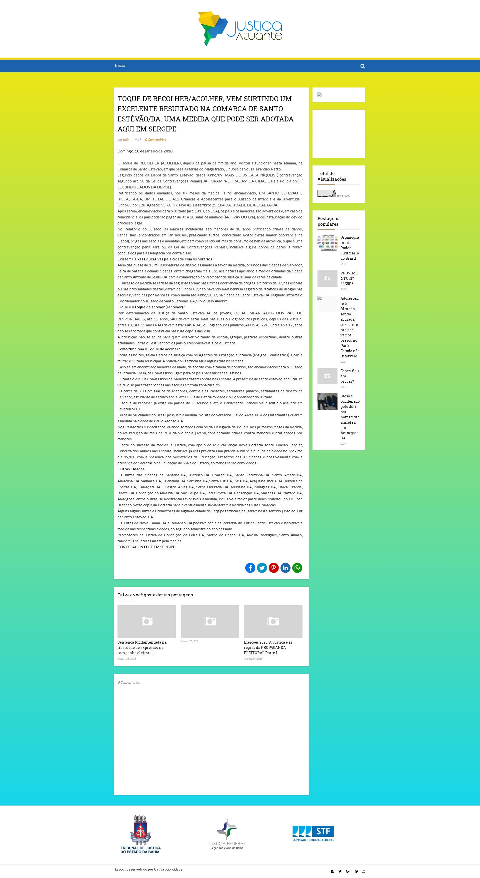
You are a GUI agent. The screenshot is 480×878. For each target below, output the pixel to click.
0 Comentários (155, 139)
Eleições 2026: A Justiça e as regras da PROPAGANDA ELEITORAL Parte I (268, 647)
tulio (126, 139)
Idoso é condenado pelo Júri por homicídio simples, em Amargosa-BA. (350, 417)
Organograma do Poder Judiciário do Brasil (349, 248)
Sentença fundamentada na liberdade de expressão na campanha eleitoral (142, 647)
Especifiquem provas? (349, 376)
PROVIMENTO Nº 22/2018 (349, 278)
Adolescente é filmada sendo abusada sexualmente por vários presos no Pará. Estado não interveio (350, 327)
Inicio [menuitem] (120, 65)
